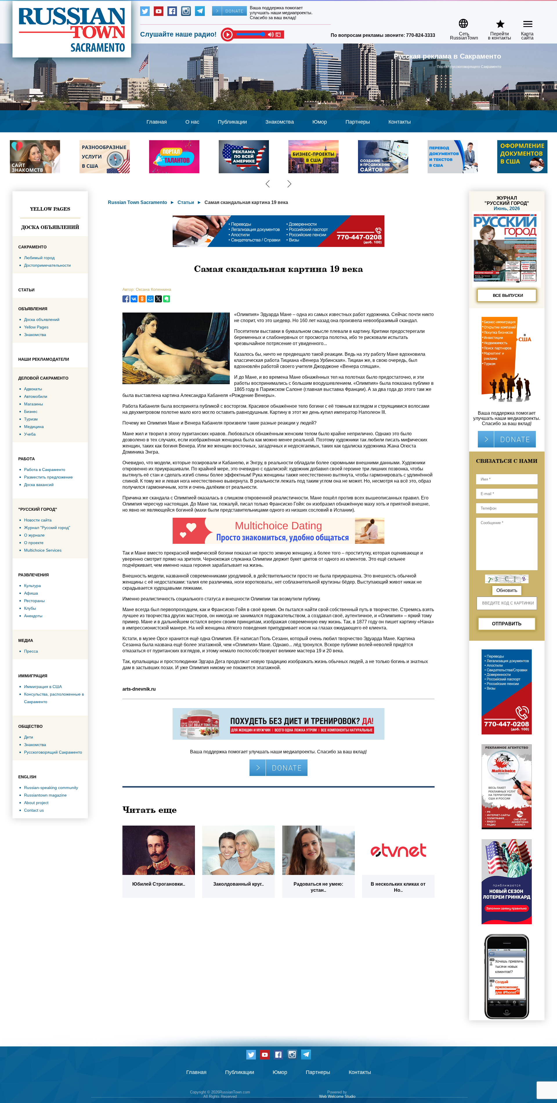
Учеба (30, 434)
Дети (28, 737)
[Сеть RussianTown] (460, 21)
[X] (158, 298)
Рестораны (34, 600)
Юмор (319, 122)
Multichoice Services (43, 550)
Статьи (186, 202)
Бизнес (30, 411)
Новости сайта (38, 520)
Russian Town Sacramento (137, 202)
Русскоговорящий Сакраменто (53, 752)
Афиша (31, 593)
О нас (192, 122)
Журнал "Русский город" (47, 527)
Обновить (506, 590)
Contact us (34, 810)
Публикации (232, 122)
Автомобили (35, 396)
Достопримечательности (47, 265)
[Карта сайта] (523, 21)
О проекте (34, 542)
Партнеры (358, 122)
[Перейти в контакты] (495, 21)
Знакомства (279, 122)
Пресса (31, 651)
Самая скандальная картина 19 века (246, 202)
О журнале (34, 535)
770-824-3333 (420, 35)
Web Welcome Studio (337, 1096)
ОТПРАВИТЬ (507, 623)
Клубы (30, 608)
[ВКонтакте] (134, 298)
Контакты (399, 122)
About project (36, 802)
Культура (32, 585)
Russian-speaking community (51, 787)
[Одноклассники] (142, 298)
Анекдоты (33, 615)
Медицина (34, 426)
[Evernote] (166, 298)
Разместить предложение (48, 477)
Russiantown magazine (45, 795)
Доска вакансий (39, 484)
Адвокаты (33, 389)
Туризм (31, 419)
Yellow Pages (50, 209)
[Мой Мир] (150, 298)
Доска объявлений (50, 227)
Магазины (33, 404)
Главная (157, 122)
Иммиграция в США (43, 686)
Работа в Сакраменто (44, 469)
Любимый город (39, 257)
